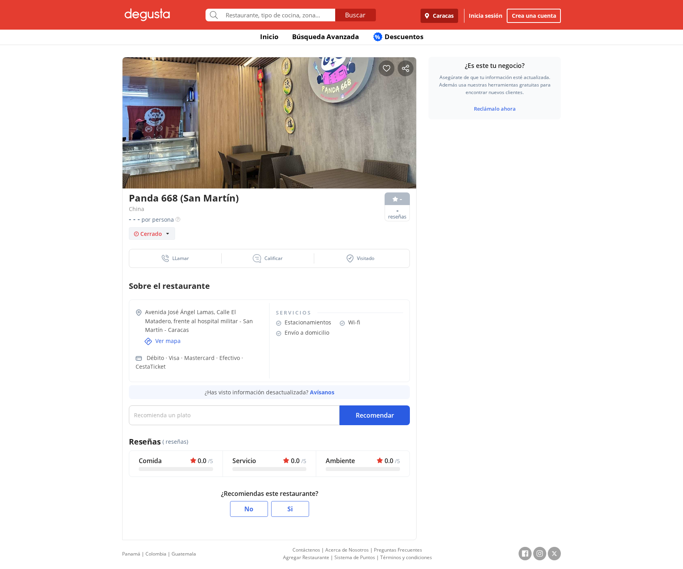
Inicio (269, 36)
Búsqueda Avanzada (325, 36)
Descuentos (399, 36)
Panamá (131, 553)
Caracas (442, 15)
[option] (269, 138)
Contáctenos (306, 549)
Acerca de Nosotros (347, 549)
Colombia (155, 553)
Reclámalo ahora (495, 108)
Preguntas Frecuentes (398, 549)
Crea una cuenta (534, 15)
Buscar (355, 15)
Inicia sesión (485, 15)
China (136, 209)
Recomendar (375, 415)
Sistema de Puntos (354, 557)
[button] (175, 258)
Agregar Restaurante (306, 557)
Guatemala (184, 553)
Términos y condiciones (406, 557)
